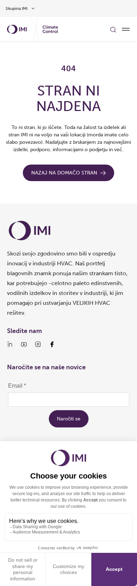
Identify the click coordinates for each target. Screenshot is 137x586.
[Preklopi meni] (126, 29)
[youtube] (24, 344)
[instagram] (38, 344)
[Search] (113, 29)
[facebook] (52, 344)
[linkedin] (10, 344)
